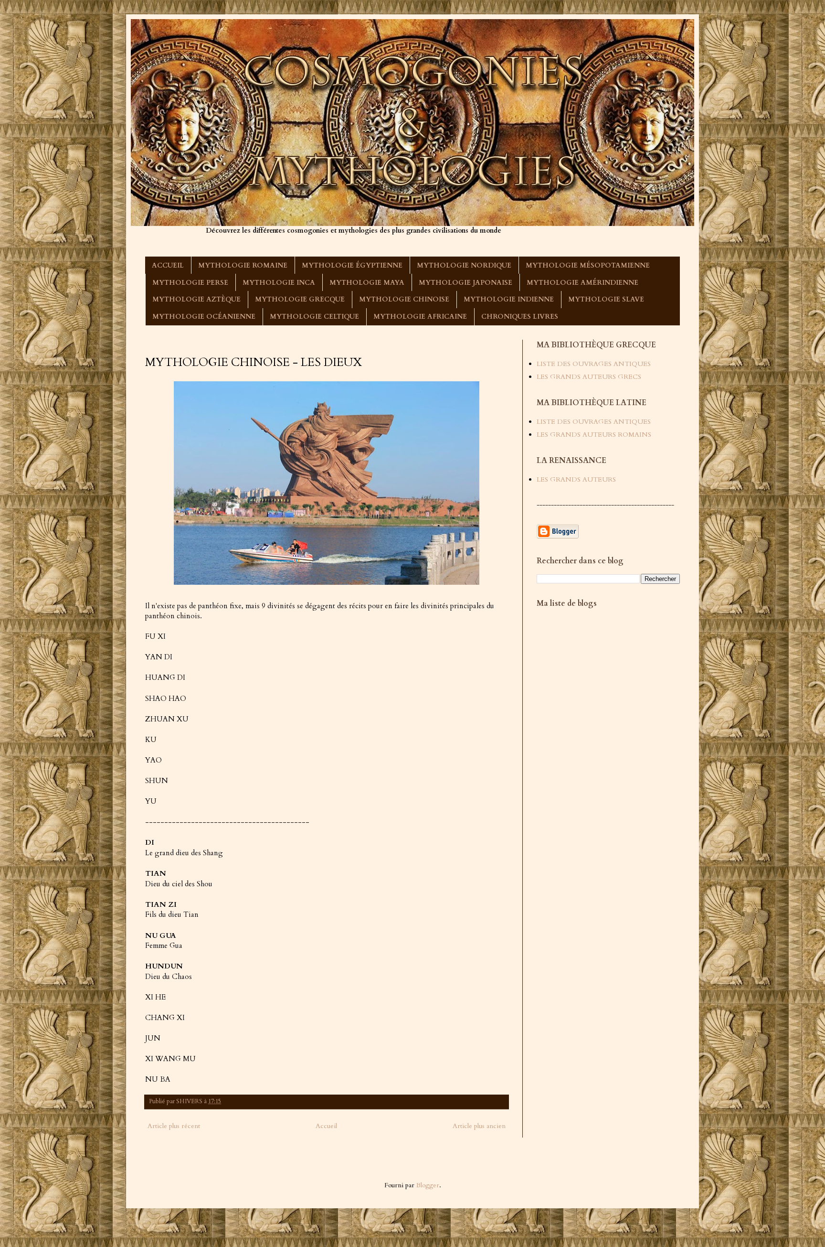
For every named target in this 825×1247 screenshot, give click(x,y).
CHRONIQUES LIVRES (519, 316)
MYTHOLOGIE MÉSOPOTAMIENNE (588, 265)
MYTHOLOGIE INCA (279, 282)
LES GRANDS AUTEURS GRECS (589, 376)
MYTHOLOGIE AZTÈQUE (196, 299)
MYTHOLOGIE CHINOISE (404, 299)
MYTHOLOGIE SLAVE (606, 299)
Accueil (326, 1125)
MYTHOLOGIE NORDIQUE (464, 265)
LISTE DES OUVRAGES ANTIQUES (594, 363)
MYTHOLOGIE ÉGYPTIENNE (352, 265)
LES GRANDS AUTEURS (576, 479)
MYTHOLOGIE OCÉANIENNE (203, 316)
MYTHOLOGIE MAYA (366, 282)
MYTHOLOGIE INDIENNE (509, 299)
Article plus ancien (479, 1125)
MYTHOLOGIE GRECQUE (300, 299)
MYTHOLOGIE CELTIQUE (314, 316)
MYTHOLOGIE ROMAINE (242, 265)
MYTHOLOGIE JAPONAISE (465, 282)
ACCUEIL (168, 265)
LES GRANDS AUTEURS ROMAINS (594, 434)
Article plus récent (174, 1125)
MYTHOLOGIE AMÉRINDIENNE (582, 282)
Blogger (427, 1185)
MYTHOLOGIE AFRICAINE (420, 316)
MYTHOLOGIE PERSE (190, 282)
